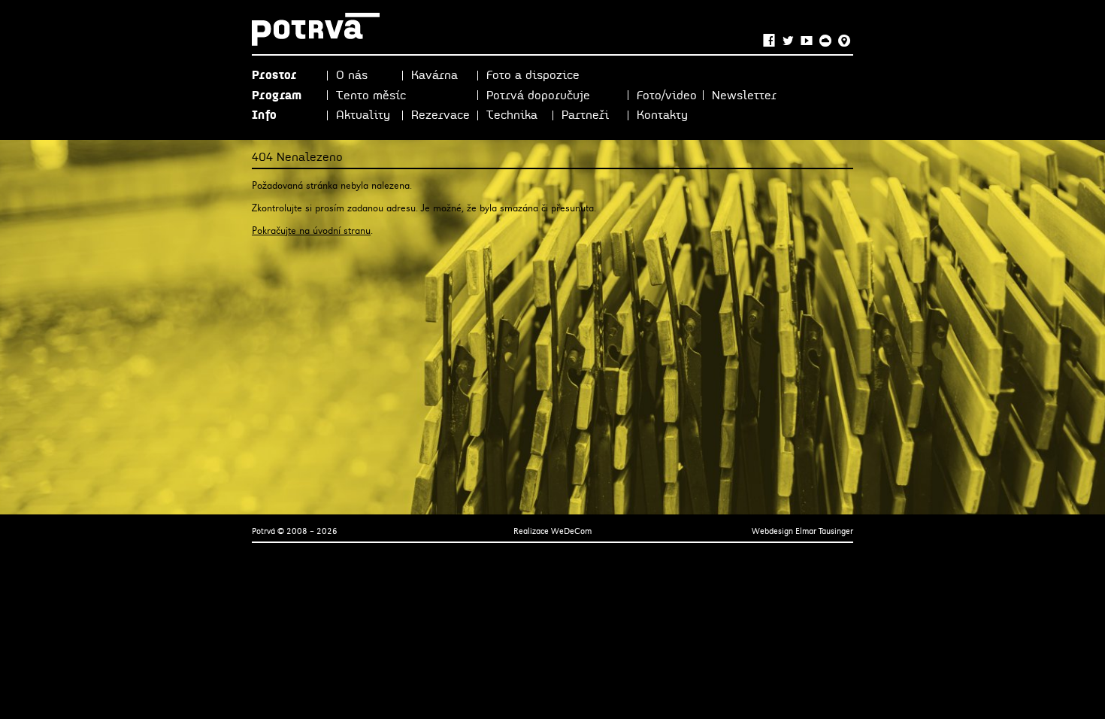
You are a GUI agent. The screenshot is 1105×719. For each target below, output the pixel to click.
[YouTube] (807, 41)
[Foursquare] (844, 41)
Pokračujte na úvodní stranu (311, 230)
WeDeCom (571, 531)
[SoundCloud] (825, 41)
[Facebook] (769, 41)
